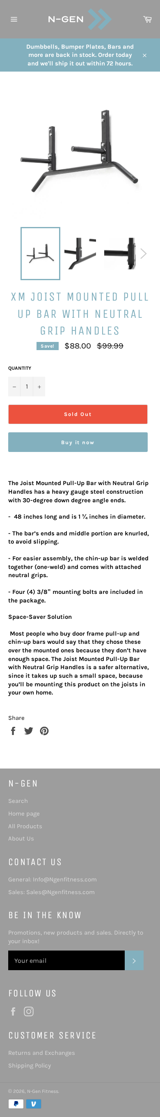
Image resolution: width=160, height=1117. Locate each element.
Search (18, 801)
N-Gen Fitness (42, 1091)
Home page (24, 813)
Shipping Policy (29, 1065)
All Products (25, 826)
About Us (21, 838)
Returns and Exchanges (41, 1052)
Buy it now (78, 442)
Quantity (19, 368)
